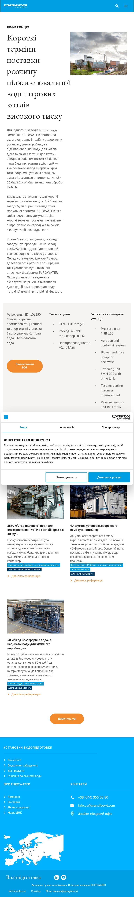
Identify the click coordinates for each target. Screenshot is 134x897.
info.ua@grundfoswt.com (96, 805)
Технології (14, 760)
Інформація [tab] (67, 427)
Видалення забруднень (23, 765)
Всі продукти (16, 770)
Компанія (14, 797)
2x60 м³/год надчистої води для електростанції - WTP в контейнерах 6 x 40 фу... (35, 530)
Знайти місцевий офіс (95, 814)
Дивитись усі (67, 718)
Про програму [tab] (111, 427)
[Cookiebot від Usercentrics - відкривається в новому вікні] (114, 417)
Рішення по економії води (24, 776)
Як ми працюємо (18, 807)
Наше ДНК (15, 812)
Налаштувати (64, 477)
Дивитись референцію (26, 576)
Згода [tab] (23, 427)
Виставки (14, 802)
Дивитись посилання (35, 505)
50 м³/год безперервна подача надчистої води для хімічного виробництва (29, 644)
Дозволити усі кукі (109, 477)
